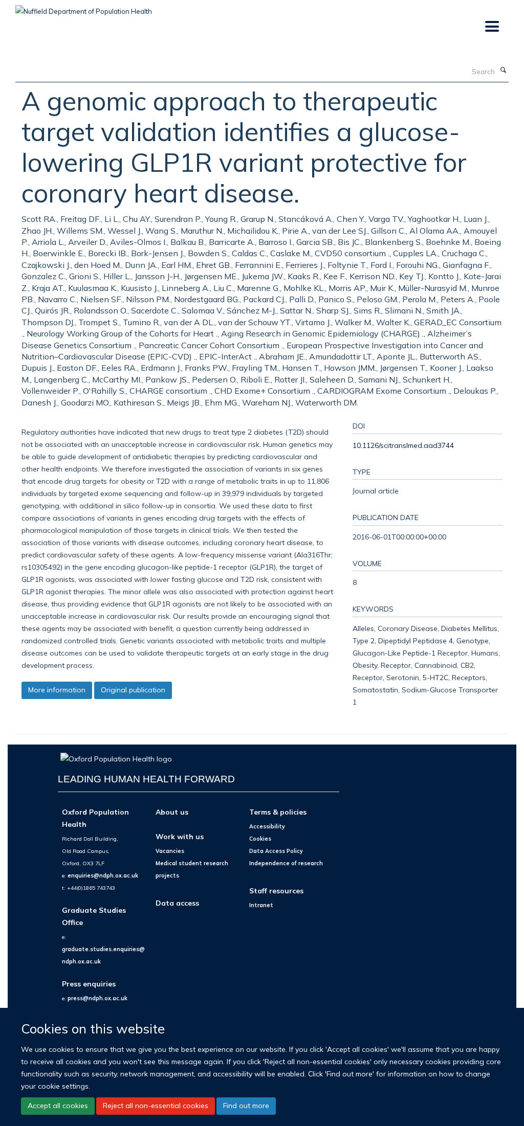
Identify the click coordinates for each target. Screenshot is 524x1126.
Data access (177, 902)
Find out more (246, 1105)
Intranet (261, 905)
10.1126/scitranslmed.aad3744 (403, 445)
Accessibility (267, 826)
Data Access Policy (276, 850)
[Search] (503, 70)
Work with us (180, 836)
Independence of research (286, 863)
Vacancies (170, 850)
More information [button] (56, 689)
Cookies (260, 838)
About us (172, 811)
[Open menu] (491, 26)
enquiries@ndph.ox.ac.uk (103, 875)
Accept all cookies (58, 1105)
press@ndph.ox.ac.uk (97, 998)
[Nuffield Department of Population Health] (83, 8)
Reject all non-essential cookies (155, 1105)
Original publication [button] (133, 689)
